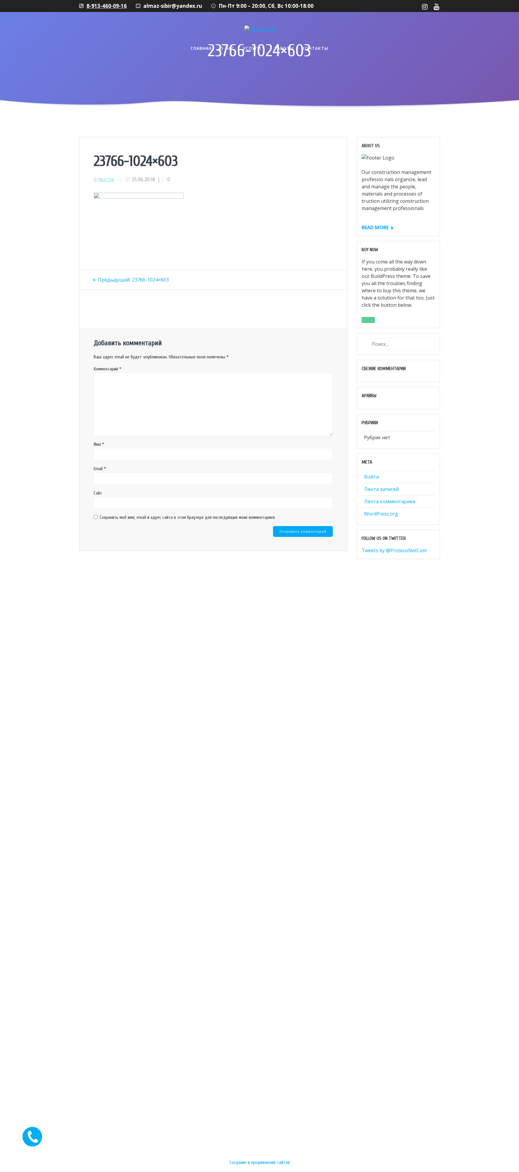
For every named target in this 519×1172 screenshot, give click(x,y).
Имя (99, 444)
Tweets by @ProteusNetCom (394, 550)
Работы (284, 48)
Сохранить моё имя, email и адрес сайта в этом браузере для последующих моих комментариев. (188, 517)
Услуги (252, 48)
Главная (201, 48)
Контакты (315, 48)
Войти (371, 476)
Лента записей (381, 489)
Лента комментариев (390, 501)
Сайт (98, 493)
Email (100, 468)
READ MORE (375, 227)
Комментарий (107, 369)
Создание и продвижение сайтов (259, 1162)
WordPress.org (381, 513)
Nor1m (106, 179)
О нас (227, 48)
